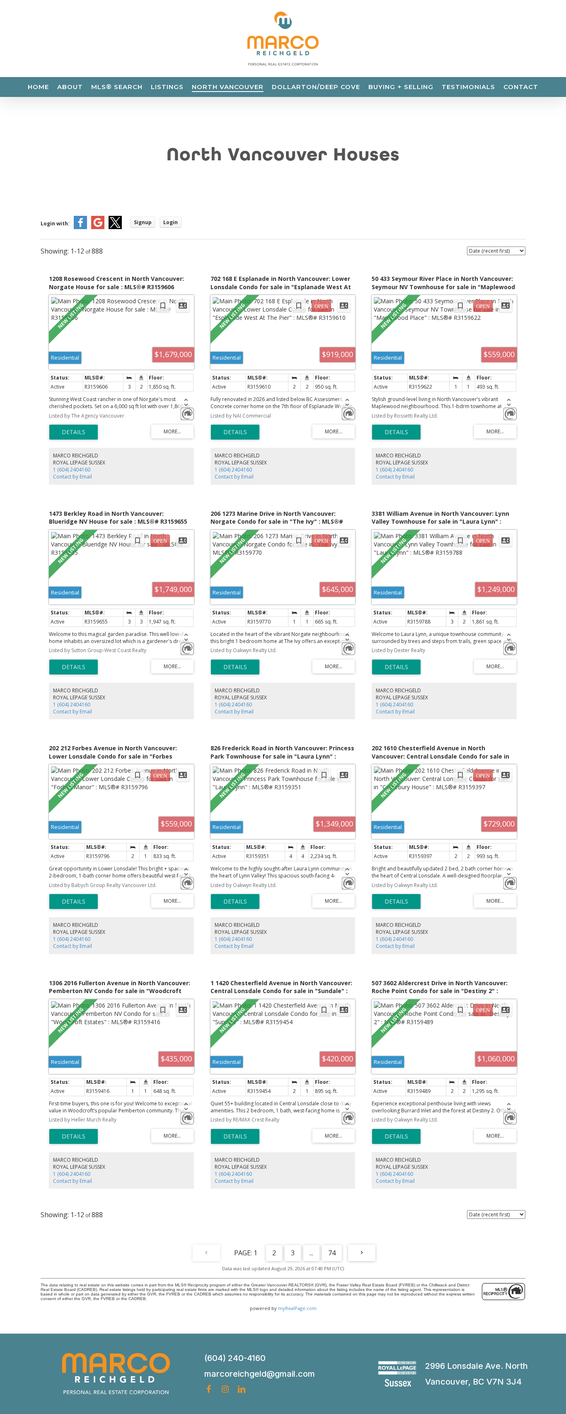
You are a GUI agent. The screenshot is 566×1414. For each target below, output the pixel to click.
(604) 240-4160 (235, 1358)
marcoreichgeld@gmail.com (259, 1374)
